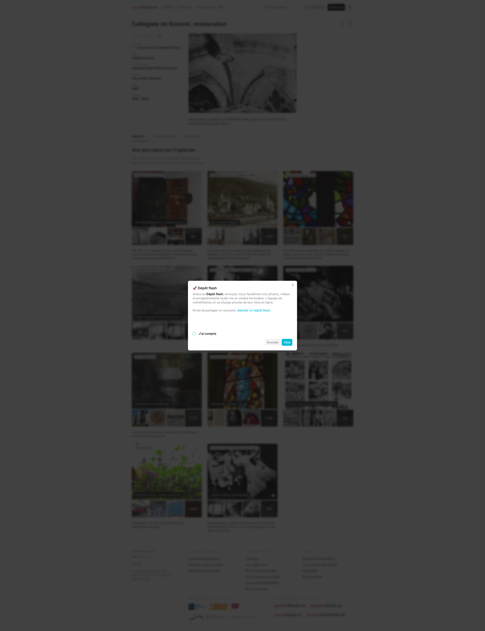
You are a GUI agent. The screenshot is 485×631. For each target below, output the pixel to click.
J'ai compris (207, 333)
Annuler (272, 342)
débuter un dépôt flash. (254, 310)
